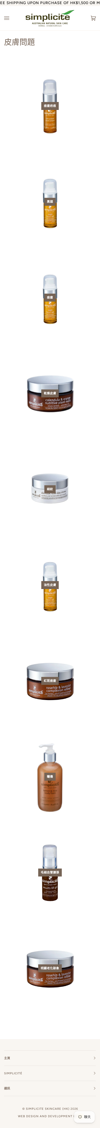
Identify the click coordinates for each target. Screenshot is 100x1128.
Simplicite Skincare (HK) (47, 1109)
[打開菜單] (11, 18)
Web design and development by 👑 (50, 1116)
